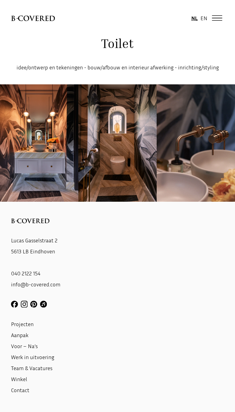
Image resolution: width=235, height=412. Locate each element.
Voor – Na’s (24, 346)
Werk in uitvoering (32, 357)
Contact (20, 390)
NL (194, 18)
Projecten (22, 324)
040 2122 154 (25, 273)
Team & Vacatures (31, 368)
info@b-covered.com (36, 284)
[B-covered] (33, 18)
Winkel (19, 379)
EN (203, 18)
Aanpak (19, 335)
